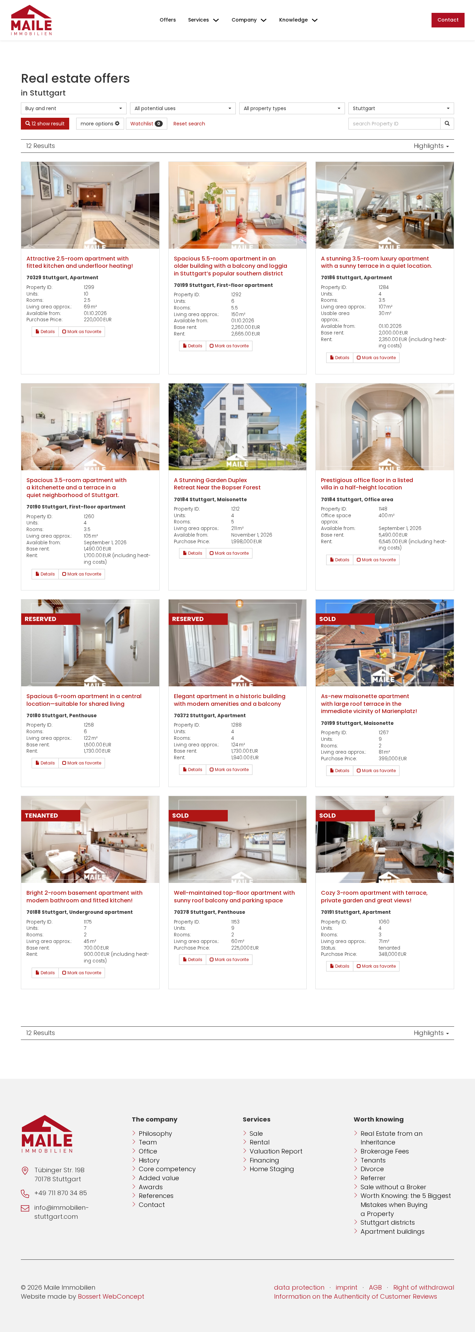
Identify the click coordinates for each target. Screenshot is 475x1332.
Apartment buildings (393, 1231)
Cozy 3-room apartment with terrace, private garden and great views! (374, 896)
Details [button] (47, 331)
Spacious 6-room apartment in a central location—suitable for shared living (84, 700)
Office (148, 1151)
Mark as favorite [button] (83, 331)
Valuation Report (276, 1151)
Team (148, 1142)
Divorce (372, 1169)
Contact (448, 19)
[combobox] (74, 108)
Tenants (373, 1160)
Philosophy (155, 1133)
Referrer (373, 1178)
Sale (256, 1133)
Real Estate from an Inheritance (391, 1138)
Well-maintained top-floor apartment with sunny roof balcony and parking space (234, 896)
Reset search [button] (189, 123)
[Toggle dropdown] (215, 20)
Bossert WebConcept (111, 1296)
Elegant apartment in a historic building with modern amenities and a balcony (229, 700)
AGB (375, 1287)
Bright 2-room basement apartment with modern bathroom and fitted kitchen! (84, 896)
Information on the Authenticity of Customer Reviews (355, 1296)
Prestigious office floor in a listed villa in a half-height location (367, 484)
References (156, 1195)
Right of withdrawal (423, 1287)
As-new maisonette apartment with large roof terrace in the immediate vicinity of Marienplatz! (369, 703)
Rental (259, 1142)
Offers (168, 19)
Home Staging (272, 1169)
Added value (159, 1178)
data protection (299, 1287)
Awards (151, 1187)
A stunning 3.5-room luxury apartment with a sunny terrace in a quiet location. (376, 262)
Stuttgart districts (388, 1222)
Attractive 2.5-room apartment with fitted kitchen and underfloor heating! (79, 262)
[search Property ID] (447, 124)
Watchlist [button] (145, 123)
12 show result (47, 123)
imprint (346, 1287)
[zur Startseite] (31, 20)
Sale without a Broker (393, 1187)
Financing (264, 1160)
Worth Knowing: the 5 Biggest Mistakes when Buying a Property (406, 1204)
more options (98, 123)
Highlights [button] (429, 145)
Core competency (167, 1169)
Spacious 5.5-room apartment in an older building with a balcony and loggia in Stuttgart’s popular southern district (230, 266)
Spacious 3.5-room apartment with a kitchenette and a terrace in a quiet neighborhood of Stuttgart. (76, 487)
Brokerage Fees (385, 1151)
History (149, 1160)
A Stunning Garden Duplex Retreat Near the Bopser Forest (217, 484)
